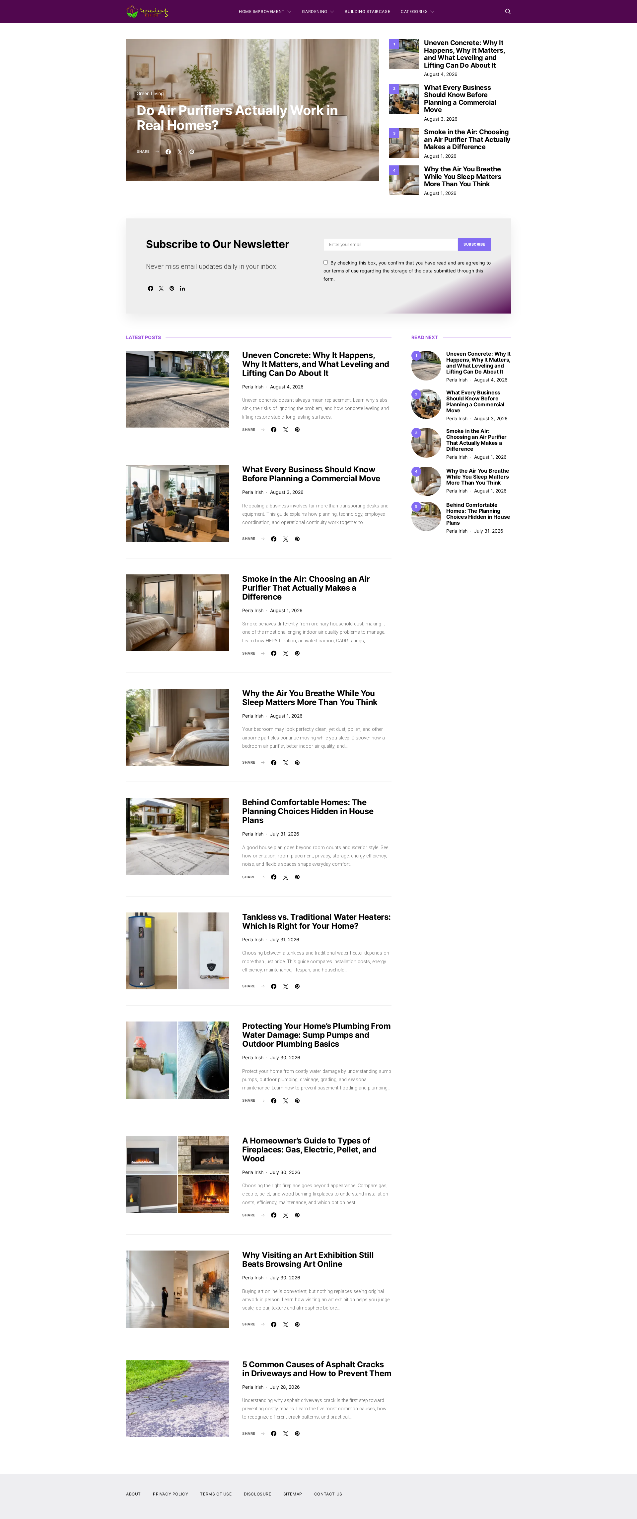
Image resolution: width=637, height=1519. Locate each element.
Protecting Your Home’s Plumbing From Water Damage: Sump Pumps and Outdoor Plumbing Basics (316, 1035)
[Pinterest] (172, 288)
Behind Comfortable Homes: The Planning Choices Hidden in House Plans (307, 811)
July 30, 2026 (285, 1057)
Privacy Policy (170, 1493)
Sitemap (292, 1493)
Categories (414, 11)
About (133, 1493)
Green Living (150, 93)
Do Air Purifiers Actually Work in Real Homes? (237, 117)
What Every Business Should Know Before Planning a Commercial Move (460, 99)
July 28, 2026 (285, 1387)
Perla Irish (252, 386)
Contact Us (328, 1493)
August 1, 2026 (440, 156)
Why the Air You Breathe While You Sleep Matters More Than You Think (462, 176)
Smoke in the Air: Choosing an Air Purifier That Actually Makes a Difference (467, 139)
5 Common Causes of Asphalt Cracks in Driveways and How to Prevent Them (316, 1369)
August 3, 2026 (441, 119)
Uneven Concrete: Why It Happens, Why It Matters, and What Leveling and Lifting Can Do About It (464, 54)
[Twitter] (161, 288)
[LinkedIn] (182, 288)
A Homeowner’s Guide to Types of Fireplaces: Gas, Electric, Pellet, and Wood (309, 1149)
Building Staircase (367, 11)
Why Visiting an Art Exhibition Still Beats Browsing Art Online (308, 1259)
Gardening (314, 11)
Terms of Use (216, 1493)
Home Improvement (262, 11)
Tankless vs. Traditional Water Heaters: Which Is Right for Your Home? (316, 921)
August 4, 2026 (441, 74)
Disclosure (257, 1493)
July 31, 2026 (284, 834)
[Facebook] (150, 288)
